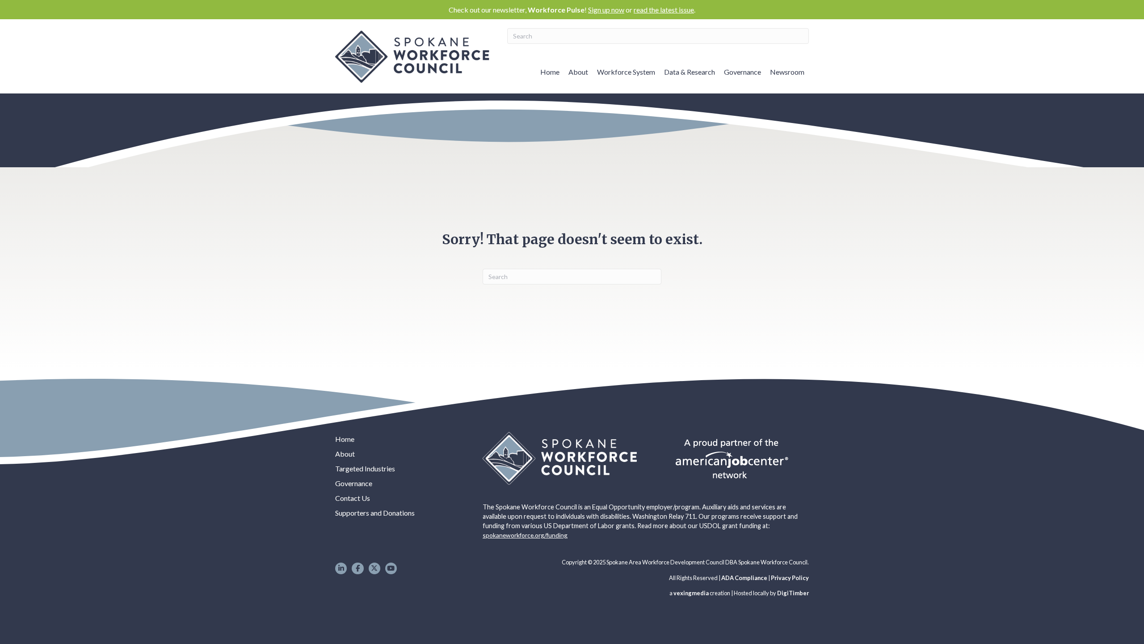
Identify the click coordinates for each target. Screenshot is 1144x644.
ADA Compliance (744, 577)
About (578, 72)
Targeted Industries (365, 468)
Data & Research (689, 72)
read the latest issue (664, 9)
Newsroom (787, 72)
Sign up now (606, 9)
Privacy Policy (790, 577)
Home (549, 72)
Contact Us (352, 498)
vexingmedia (691, 593)
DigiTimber (793, 593)
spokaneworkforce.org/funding (525, 535)
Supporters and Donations (375, 512)
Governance (742, 72)
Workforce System (626, 72)
